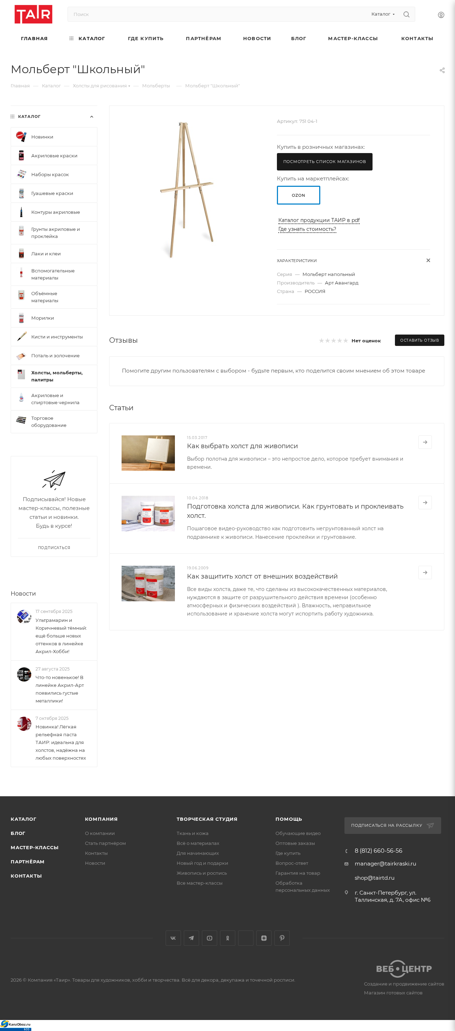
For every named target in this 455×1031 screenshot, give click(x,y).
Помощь (288, 819)
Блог (18, 833)
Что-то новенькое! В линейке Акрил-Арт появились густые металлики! (60, 689)
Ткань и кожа (193, 833)
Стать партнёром (105, 843)
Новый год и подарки (202, 863)
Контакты (26, 876)
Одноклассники (227, 938)
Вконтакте (173, 938)
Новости (23, 593)
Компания (101, 819)
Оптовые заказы (295, 843)
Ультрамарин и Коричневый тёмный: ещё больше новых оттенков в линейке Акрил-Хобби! (61, 635)
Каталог (24, 819)
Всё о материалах (198, 843)
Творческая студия (207, 819)
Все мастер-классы (200, 883)
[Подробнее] (425, 442)
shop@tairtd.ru (375, 877)
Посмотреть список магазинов (324, 161)
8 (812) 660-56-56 (378, 851)
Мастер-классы (34, 847)
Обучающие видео (298, 833)
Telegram (191, 938)
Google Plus (245, 938)
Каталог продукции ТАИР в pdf (319, 220)
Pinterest (282, 938)
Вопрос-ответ (291, 863)
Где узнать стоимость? (307, 229)
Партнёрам (28, 861)
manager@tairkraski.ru (385, 863)
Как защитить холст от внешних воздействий (262, 576)
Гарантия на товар (297, 873)
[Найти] (406, 14)
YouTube (209, 938)
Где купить (287, 853)
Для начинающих (198, 853)
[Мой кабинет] (441, 15)
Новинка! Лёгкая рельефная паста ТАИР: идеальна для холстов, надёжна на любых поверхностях (61, 742)
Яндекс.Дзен (264, 938)
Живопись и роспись (202, 873)
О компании (100, 833)
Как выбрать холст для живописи (242, 446)
